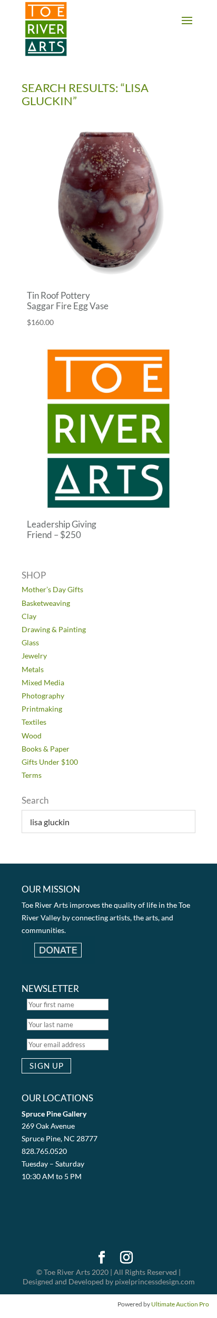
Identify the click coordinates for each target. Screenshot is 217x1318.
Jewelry (34, 655)
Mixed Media (43, 682)
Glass (30, 642)
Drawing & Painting (54, 629)
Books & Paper (46, 748)
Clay (29, 616)
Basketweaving (46, 603)
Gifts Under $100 (50, 761)
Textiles (34, 721)
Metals (33, 669)
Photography (43, 695)
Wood (32, 735)
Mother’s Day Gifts (52, 589)
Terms (32, 774)
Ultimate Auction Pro (180, 1304)
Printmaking (42, 708)
